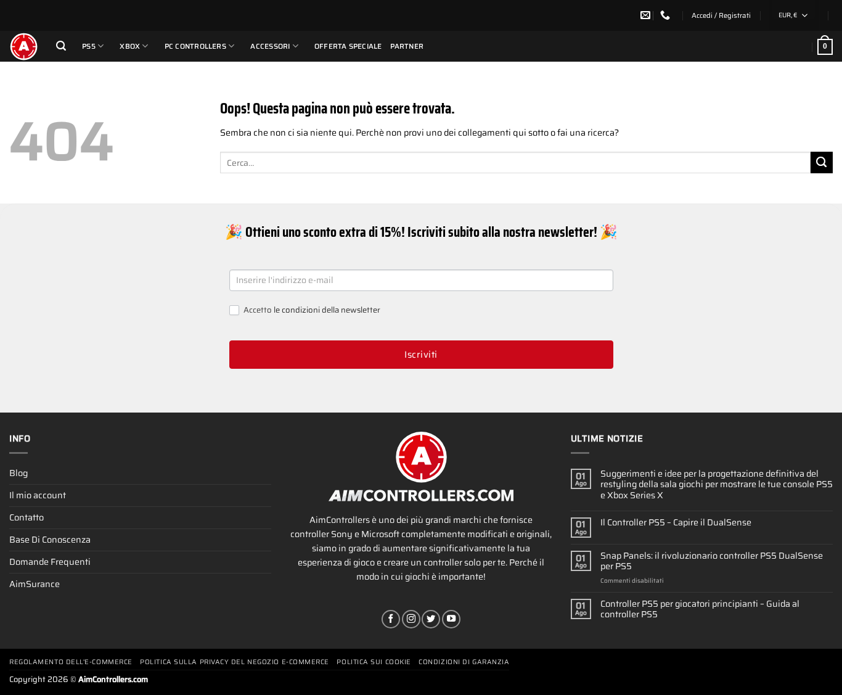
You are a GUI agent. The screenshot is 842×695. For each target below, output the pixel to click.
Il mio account (37, 495)
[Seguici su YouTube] (451, 619)
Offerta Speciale (348, 46)
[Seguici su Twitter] (431, 619)
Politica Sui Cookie (374, 662)
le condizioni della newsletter (327, 309)
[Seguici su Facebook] (391, 619)
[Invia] (822, 163)
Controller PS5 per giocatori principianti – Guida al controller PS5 (699, 609)
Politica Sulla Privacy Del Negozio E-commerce (234, 662)
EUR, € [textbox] (788, 15)
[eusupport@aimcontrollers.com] (646, 15)
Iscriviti (420, 354)
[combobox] (794, 15)
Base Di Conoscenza (50, 539)
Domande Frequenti (50, 562)
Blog (18, 473)
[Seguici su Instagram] (411, 619)
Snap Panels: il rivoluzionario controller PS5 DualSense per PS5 (711, 561)
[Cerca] (61, 46)
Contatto (26, 517)
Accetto (311, 310)
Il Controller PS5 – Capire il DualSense (675, 522)
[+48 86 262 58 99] (666, 15)
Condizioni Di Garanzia (464, 662)
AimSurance (34, 584)
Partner (407, 46)
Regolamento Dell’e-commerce (71, 662)
